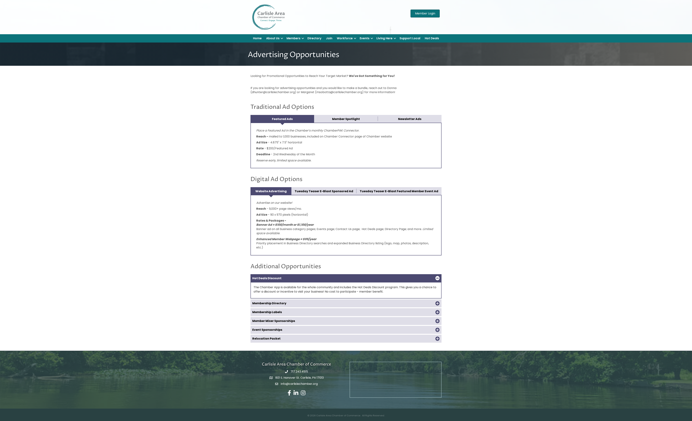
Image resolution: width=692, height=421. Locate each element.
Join (329, 38)
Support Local (410, 38)
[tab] (282, 119)
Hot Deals (432, 38)
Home (257, 38)
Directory (314, 38)
